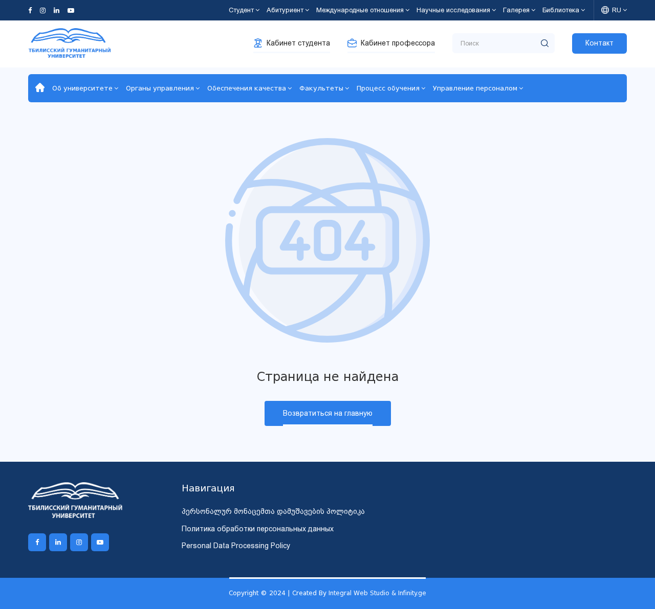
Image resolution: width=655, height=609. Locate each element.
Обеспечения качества (246, 88)
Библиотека (560, 10)
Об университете (82, 88)
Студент (241, 10)
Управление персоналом (475, 88)
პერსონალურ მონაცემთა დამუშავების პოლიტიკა (273, 511)
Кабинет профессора (398, 43)
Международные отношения (360, 10)
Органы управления (160, 88)
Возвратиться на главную (328, 413)
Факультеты (321, 88)
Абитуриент (285, 10)
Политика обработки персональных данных (258, 529)
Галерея (516, 10)
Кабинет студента (298, 43)
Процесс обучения (388, 88)
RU (616, 10)
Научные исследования (453, 10)
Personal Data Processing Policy (236, 546)
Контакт (599, 43)
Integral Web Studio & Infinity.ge (377, 593)
